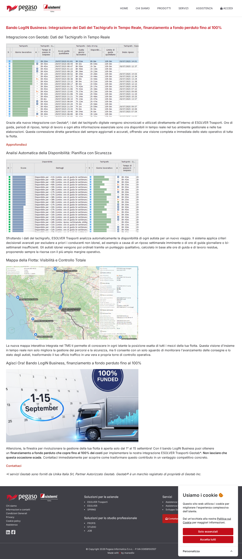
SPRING (91, 509)
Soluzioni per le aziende (101, 497)
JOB (89, 530)
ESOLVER (92, 505)
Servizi (183, 8)
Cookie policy (13, 520)
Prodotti (164, 8)
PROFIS (91, 523)
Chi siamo (143, 8)
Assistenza (204, 8)
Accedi (228, 8)
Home (124, 8)
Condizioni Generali (16, 513)
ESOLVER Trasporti (97, 502)
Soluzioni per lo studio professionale (110, 518)
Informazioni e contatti (18, 509)
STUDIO (91, 527)
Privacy (10, 517)
